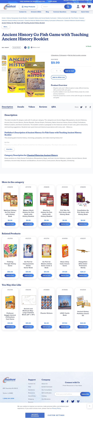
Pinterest (86, 107)
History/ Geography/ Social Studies (17, 18)
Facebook (90, 107)
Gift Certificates (46, 393)
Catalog (44, 396)
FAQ (29, 387)
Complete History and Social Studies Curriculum (42, 18)
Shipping (31, 399)
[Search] (68, 7)
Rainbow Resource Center (9, 380)
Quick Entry (32, 396)
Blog (47, 12)
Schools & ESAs (36, 12)
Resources (31, 393)
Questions (31, 390)
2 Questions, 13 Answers (58, 55)
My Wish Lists (83, 6)
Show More (9, 149)
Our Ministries (46, 399)
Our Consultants (47, 390)
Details (20, 107)
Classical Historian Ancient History (74, 21)
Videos (31, 107)
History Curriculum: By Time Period (67, 18)
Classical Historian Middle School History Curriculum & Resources (44, 21)
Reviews (43, 107)
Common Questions (59, 12)
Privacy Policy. (56, 408)
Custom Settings (56, 415)
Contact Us (22, 12)
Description (7, 107)
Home (3, 18)
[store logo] (9, 7)
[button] (78, 6)
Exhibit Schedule (47, 387)
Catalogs (74, 12)
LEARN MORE (52, 1)
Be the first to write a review (77, 55)
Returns (30, 402)
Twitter (81, 107)
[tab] (6, 26)
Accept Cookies (35, 415)
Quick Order (85, 12)
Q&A (53, 107)
